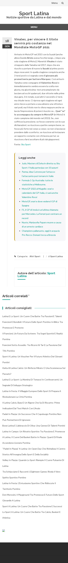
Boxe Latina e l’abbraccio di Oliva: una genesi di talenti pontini (33, 425)
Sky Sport (26, 144)
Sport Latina (34, 13)
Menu (55, 2)
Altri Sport (35, 256)
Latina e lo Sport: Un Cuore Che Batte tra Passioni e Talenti (32, 316)
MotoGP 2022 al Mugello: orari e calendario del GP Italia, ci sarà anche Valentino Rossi (40, 192)
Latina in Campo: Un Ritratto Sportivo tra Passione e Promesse (33, 431)
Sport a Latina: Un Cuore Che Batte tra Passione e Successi (32, 506)
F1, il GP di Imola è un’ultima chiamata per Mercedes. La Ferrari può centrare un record (42, 213)
